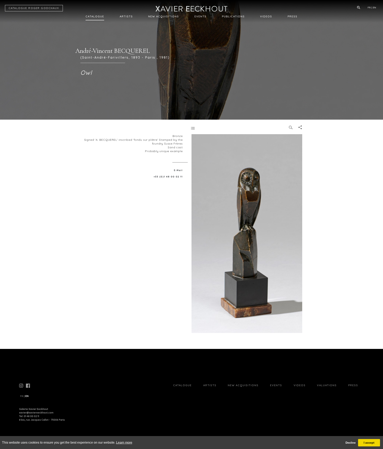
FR (369, 7)
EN (374, 7)
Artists (126, 16)
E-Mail (178, 170)
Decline (350, 442)
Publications (233, 16)
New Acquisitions (163, 16)
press (353, 385)
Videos (266, 16)
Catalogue (95, 16)
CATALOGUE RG (34, 8)
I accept (369, 442)
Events (200, 16)
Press (292, 16)
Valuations (327, 385)
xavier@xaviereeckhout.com (36, 412)
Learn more (124, 442)
